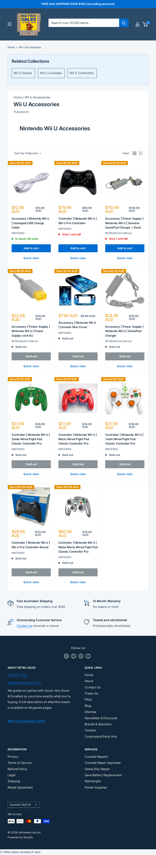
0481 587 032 (17, 675)
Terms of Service (20, 763)
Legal (11, 775)
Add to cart (31, 248)
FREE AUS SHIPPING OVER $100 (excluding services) (78, 4)
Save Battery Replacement (103, 775)
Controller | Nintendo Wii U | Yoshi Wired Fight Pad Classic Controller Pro (124, 439)
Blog (88, 706)
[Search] (124, 23)
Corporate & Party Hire (101, 736)
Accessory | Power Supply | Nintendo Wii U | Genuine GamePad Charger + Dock (124, 223)
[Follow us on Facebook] (66, 656)
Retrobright (93, 781)
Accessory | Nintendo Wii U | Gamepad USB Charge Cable (30, 223)
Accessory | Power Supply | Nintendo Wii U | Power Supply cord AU (31, 331)
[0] (145, 24)
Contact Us (92, 687)
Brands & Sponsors (98, 724)
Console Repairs (96, 757)
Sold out (31, 356)
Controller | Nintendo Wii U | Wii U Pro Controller (77, 221)
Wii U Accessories (30, 47)
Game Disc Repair (97, 769)
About (89, 681)
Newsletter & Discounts (101, 718)
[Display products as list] (140, 153)
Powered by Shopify (20, 837)
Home (11, 47)
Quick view (31, 258)
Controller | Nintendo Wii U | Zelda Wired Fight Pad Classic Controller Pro (31, 439)
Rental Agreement (20, 787)
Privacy (13, 757)
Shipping (14, 781)
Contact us (24, 626)
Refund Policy (17, 769)
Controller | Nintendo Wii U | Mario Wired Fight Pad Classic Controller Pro (77, 439)
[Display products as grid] (134, 153)
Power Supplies (96, 787)
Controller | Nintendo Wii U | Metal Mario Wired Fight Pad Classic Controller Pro (78, 547)
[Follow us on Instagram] (81, 656)
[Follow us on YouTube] (88, 656)
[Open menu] (9, 24)
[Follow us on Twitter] (73, 656)
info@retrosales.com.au (24, 683)
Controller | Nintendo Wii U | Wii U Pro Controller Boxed (31, 545)
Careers (90, 730)
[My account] (137, 24)
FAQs (88, 699)
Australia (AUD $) (20, 804)
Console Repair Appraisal (103, 763)
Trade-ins (91, 693)
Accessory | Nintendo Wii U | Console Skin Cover (77, 325)
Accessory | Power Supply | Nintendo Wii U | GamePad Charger (124, 331)
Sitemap (90, 712)
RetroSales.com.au (118, 233)
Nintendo (18, 233)
